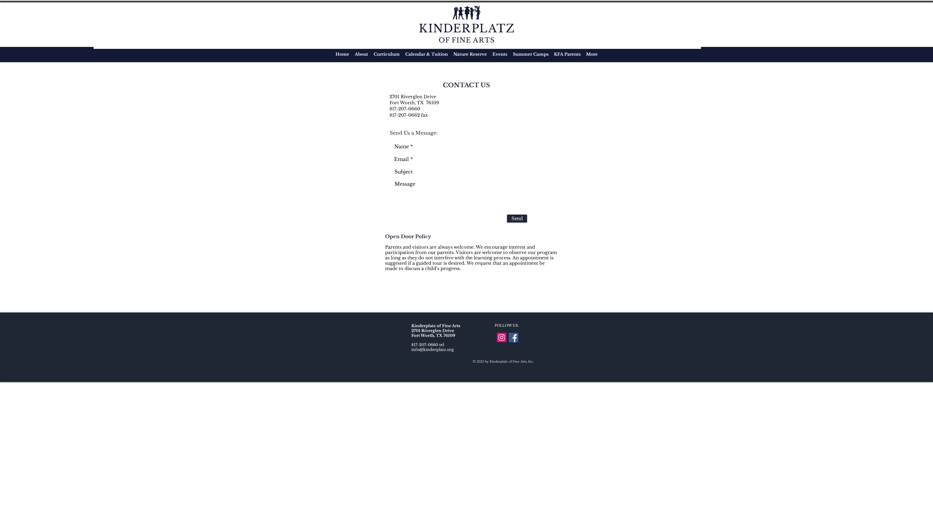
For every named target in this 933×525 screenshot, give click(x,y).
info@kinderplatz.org (432, 349)
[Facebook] (513, 337)
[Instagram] (501, 337)
